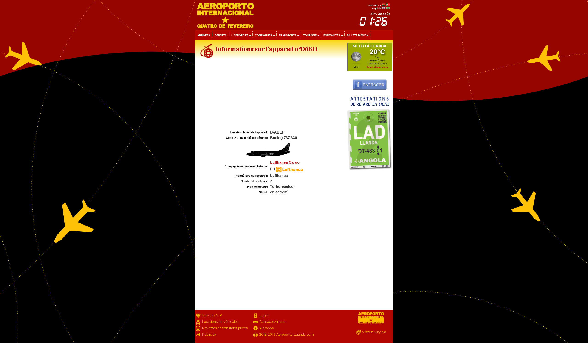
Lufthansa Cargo (285, 162)
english (376, 8)
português (374, 5)
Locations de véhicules (220, 322)
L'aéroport (239, 35)
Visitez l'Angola (374, 332)
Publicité (209, 334)
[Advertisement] (270, 95)
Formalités (331, 35)
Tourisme (310, 35)
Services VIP (212, 315)
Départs (220, 35)
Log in (264, 315)
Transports (287, 35)
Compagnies (263, 35)
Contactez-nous (272, 322)
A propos (266, 328)
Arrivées (203, 35)
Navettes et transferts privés (225, 328)
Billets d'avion (357, 35)
